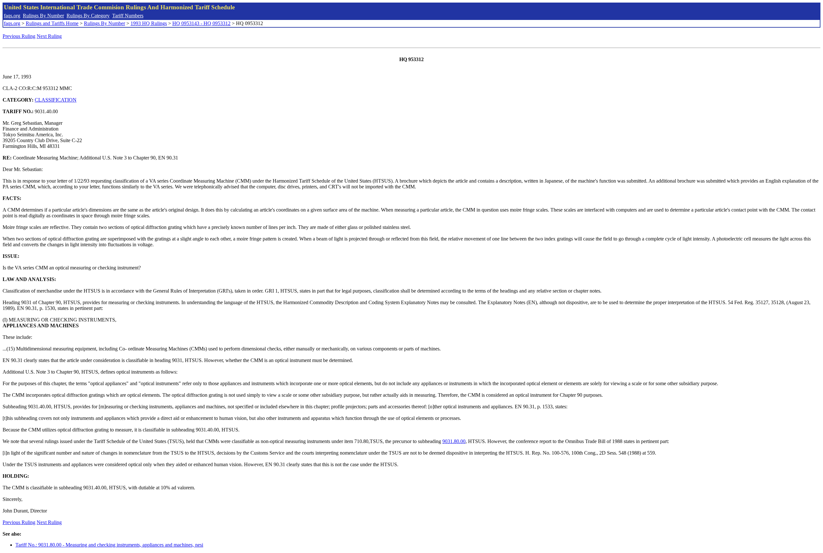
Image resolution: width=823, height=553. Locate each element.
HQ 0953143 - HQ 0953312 (201, 23)
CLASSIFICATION (56, 100)
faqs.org (12, 15)
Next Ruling (49, 36)
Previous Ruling (19, 36)
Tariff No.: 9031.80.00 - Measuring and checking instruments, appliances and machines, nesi (109, 545)
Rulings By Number (43, 15)
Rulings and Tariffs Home (52, 23)
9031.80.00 (454, 441)
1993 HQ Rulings (149, 23)
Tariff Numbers (127, 15)
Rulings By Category (88, 15)
